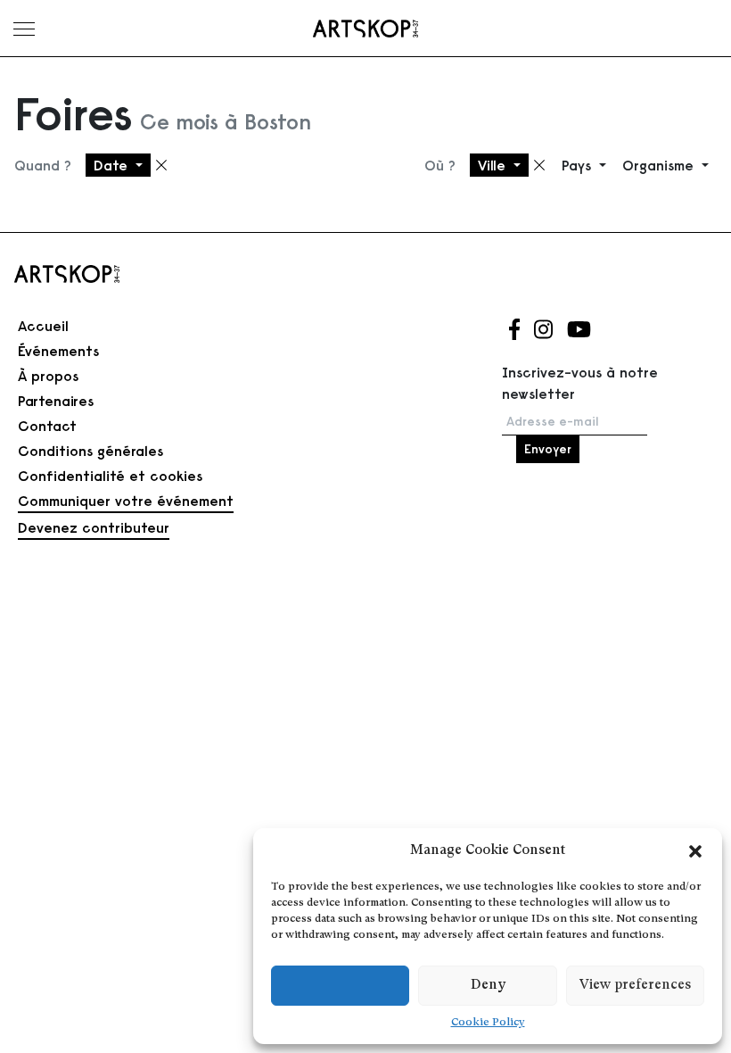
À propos (48, 376)
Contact (47, 426)
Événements (58, 351)
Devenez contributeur (93, 527)
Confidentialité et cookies (110, 476)
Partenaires (56, 401)
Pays (578, 165)
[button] (695, 851)
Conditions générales (90, 451)
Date (113, 165)
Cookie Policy (488, 1022)
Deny (488, 985)
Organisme (660, 165)
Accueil (43, 326)
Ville (494, 165)
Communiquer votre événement (126, 501)
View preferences (635, 985)
